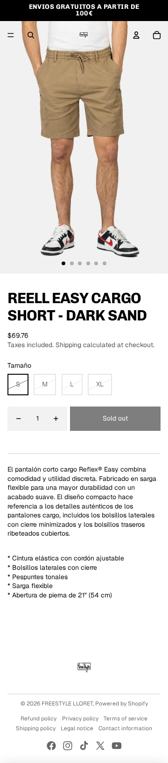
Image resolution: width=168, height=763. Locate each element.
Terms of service (125, 718)
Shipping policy (36, 728)
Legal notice (77, 728)
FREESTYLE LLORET (67, 703)
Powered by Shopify (121, 703)
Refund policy (38, 718)
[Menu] (10, 35)
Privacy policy (80, 718)
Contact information (125, 728)
